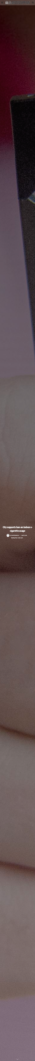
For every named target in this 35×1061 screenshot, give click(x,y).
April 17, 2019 (24, 535)
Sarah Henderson (15, 535)
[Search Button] (33, 2)
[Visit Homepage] (17, 2)
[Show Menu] (2, 2)
